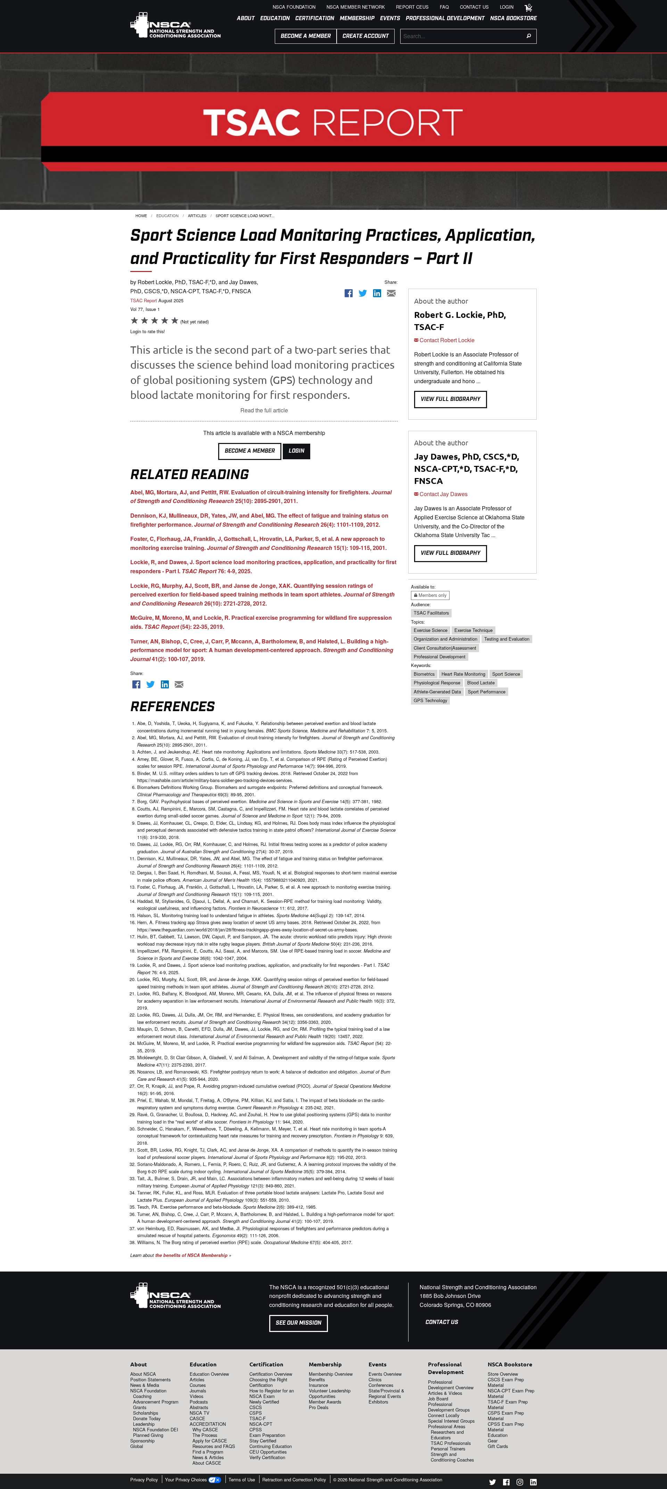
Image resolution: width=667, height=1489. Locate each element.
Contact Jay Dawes (443, 494)
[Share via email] (391, 293)
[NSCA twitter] (492, 1483)
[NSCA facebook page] (506, 1483)
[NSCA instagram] (520, 1483)
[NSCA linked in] (533, 1483)
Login (296, 451)
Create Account (366, 36)
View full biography (450, 399)
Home (141, 215)
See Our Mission (298, 1323)
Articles (197, 215)
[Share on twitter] (363, 293)
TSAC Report (143, 300)
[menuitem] (243, 18)
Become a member (306, 36)
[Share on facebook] (349, 293)
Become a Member (250, 451)
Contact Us (442, 1322)
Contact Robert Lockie (446, 340)
